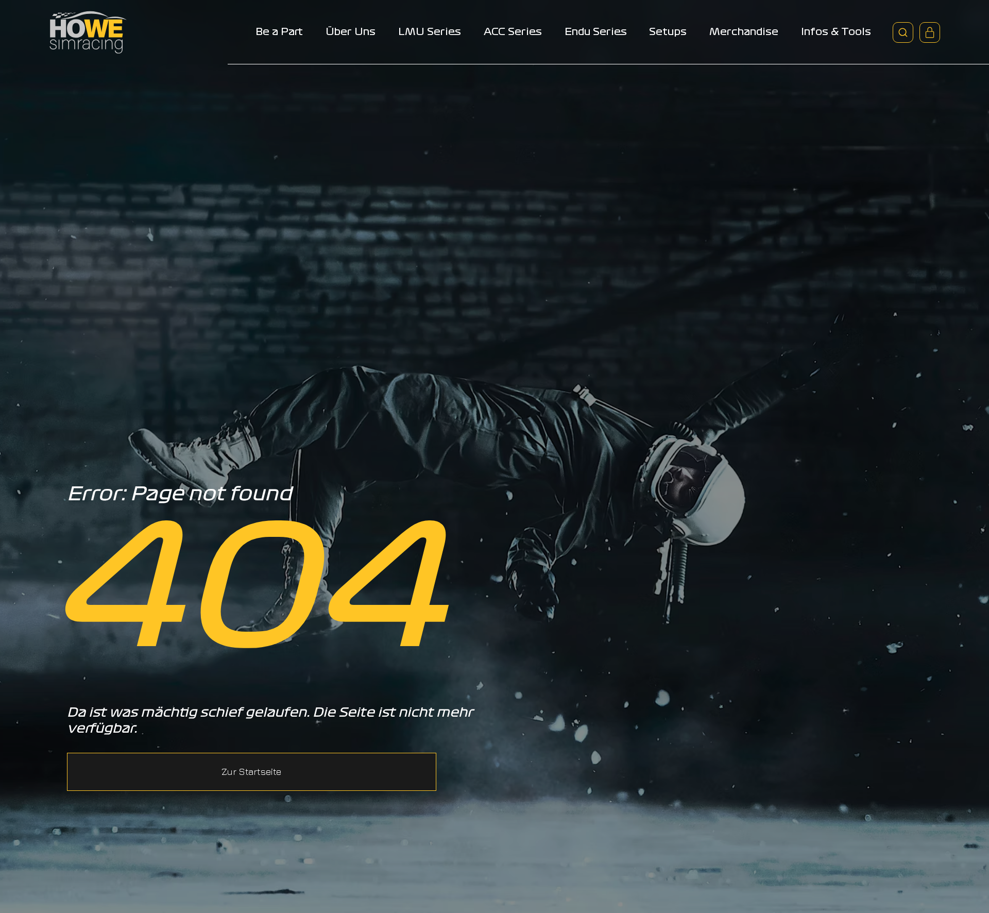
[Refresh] (929, 32)
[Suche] (903, 32)
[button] (251, 772)
